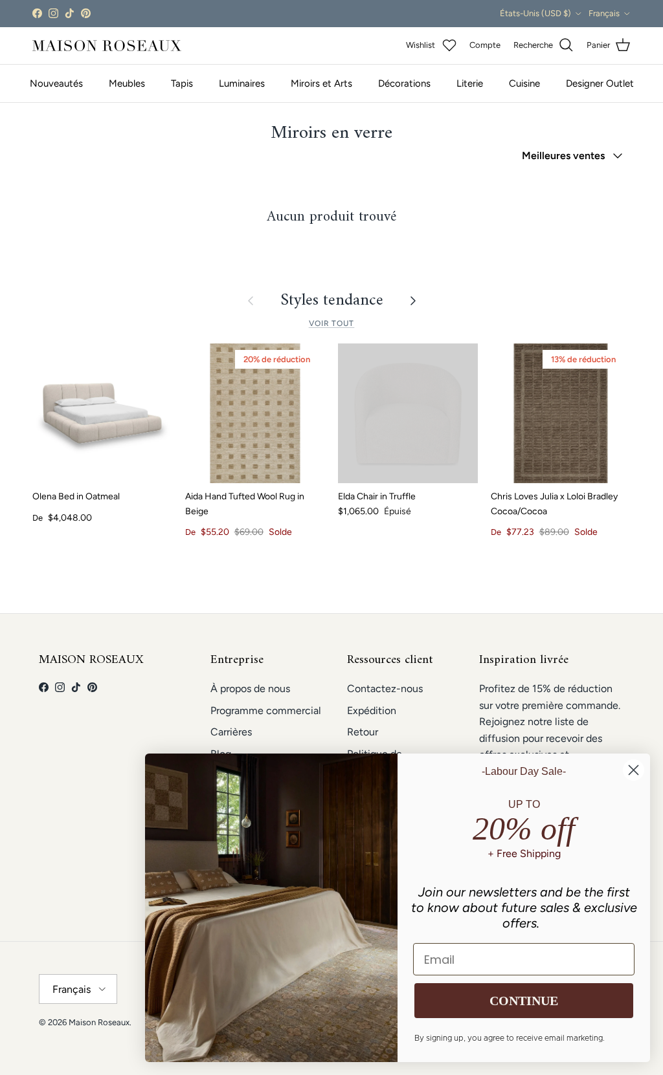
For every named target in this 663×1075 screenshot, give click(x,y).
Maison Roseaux (99, 1022)
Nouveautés (56, 83)
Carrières (231, 732)
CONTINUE (523, 1001)
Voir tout (332, 323)
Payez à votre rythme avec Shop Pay (332, 13)
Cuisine (524, 83)
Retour (362, 732)
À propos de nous (250, 688)
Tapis (182, 83)
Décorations (404, 83)
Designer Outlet (600, 83)
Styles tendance (331, 301)
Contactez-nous (385, 688)
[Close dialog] (633, 770)
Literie (469, 83)
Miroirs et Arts (321, 83)
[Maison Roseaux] (106, 45)
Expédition (371, 710)
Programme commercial (265, 710)
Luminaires (242, 83)
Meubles (127, 83)
